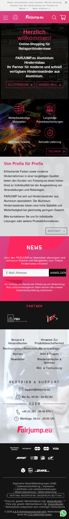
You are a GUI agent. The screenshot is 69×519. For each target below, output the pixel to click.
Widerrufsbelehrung (25, 491)
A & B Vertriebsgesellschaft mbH (29, 511)
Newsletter (18, 359)
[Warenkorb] (63, 17)
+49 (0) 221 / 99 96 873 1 (37, 411)
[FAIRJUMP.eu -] (34, 17)
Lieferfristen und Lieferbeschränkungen (35, 489)
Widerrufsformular (47, 491)
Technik (56, 151)
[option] (17, 318)
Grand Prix (50, 84)
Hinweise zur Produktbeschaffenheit (49, 341)
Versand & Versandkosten (17, 341)
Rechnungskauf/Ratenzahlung (22, 348)
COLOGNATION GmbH (40, 514)
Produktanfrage (49, 348)
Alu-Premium (20, 84)
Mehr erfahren (40, 8)
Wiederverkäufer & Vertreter (49, 360)
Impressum (48, 486)
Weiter (22, 8)
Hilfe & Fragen (49, 354)
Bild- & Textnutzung (49, 368)
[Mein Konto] (15, 17)
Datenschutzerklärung (28, 290)
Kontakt (56, 231)
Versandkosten (54, 501)
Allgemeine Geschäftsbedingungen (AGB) (34, 483)
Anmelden (58, 273)
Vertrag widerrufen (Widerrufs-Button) (36, 495)
